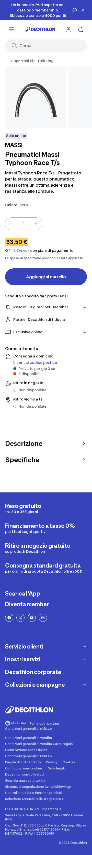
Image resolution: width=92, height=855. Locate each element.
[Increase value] (36, 224)
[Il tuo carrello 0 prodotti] (81, 29)
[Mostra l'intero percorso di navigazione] (7, 61)
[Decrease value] (11, 224)
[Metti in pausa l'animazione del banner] (75, 10)
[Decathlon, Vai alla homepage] (40, 29)
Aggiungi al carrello (46, 276)
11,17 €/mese (19, 251)
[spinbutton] (23, 224)
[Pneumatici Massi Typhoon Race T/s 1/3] (35, 97)
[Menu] (11, 29)
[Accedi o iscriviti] (68, 29)
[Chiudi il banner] (83, 10)
